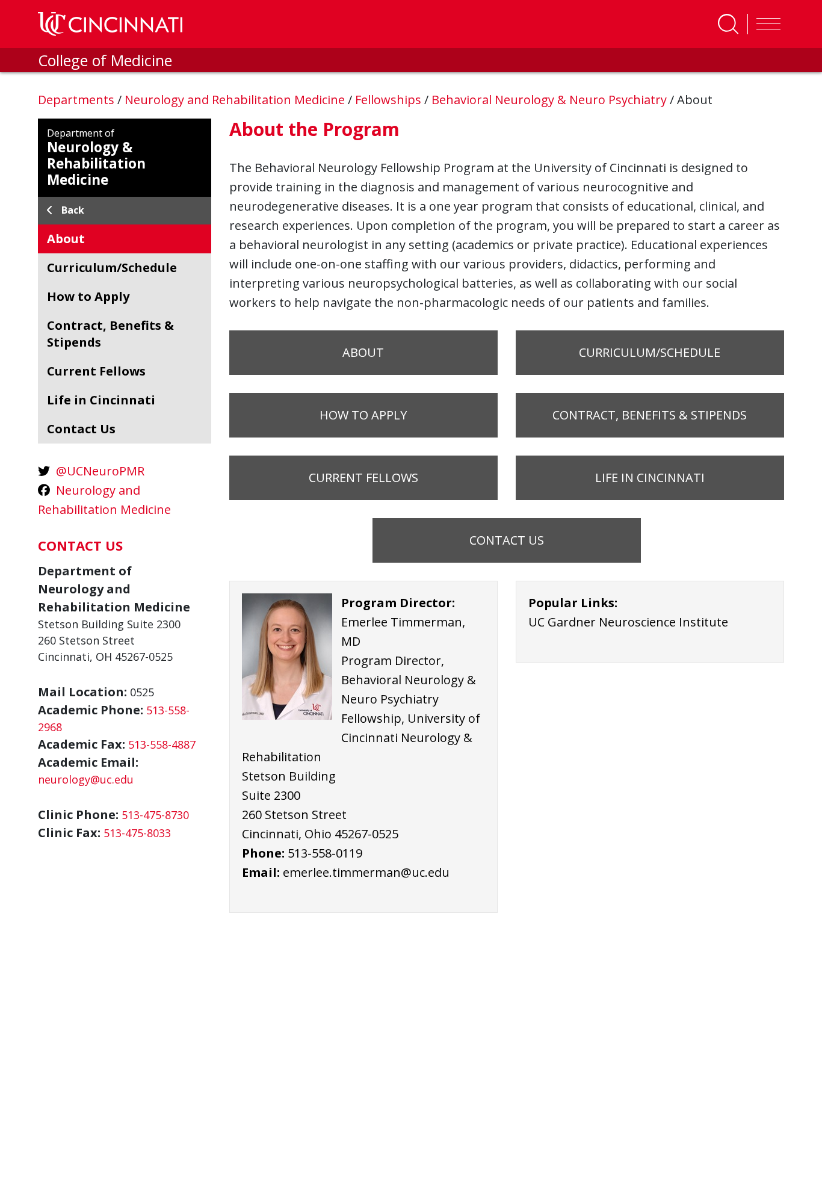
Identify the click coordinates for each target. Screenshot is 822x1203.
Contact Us (506, 540)
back (72, 210)
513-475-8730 (155, 815)
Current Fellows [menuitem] (96, 371)
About (363, 352)
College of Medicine (105, 60)
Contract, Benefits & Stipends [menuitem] (110, 333)
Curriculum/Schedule (649, 352)
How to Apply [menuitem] (88, 296)
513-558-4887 (162, 744)
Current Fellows (363, 477)
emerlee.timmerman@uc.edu (366, 872)
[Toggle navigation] (765, 24)
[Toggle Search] (728, 24)
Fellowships (389, 99)
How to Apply (363, 415)
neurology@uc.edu (86, 779)
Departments (77, 99)
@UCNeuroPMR (100, 471)
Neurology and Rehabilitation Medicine (236, 99)
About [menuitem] (66, 238)
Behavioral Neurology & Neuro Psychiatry (550, 99)
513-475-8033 (137, 833)
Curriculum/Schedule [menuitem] (112, 267)
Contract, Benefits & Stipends (649, 415)
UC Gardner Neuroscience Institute (628, 622)
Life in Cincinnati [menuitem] (101, 400)
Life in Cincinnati (650, 477)
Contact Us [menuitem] (81, 429)
